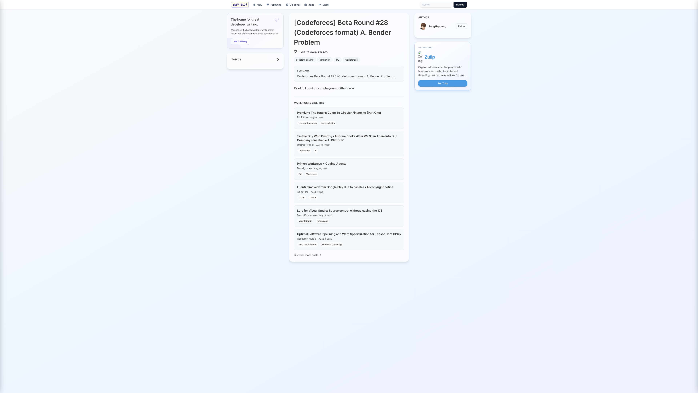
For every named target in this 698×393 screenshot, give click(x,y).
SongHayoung (437, 26)
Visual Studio (305, 221)
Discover (295, 4)
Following (276, 4)
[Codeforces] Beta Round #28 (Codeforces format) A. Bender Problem (342, 32)
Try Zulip (443, 83)
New (259, 4)
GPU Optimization (308, 244)
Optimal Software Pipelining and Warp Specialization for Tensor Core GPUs (349, 234)
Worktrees (311, 174)
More (325, 4)
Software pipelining (332, 244)
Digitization (304, 150)
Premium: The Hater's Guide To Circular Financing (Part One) (339, 112)
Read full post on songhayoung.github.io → (324, 88)
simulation (325, 59)
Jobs (311, 4)
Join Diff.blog (240, 41)
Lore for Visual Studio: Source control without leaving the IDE (339, 210)
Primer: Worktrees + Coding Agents (321, 163)
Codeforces (351, 59)
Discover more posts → (307, 255)
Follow (461, 26)
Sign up (460, 4)
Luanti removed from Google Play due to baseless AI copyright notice (345, 187)
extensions (322, 221)
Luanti (302, 197)
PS (337, 59)
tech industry (328, 123)
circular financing (308, 123)
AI (316, 150)
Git (300, 174)
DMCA (313, 197)
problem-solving (304, 59)
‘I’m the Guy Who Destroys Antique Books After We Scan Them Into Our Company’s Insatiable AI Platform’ (347, 138)
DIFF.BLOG (240, 5)
